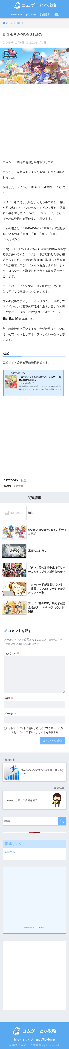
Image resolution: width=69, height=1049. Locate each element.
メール (10, 713)
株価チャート (31, 927)
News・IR (16, 14)
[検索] (62, 821)
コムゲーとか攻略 (39, 5)
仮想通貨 (45, 14)
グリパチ (31, 14)
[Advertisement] (34, 122)
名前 (8, 698)
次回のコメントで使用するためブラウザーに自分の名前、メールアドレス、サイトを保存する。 (36, 730)
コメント (11, 653)
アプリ (19, 486)
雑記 (56, 14)
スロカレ (10, 851)
